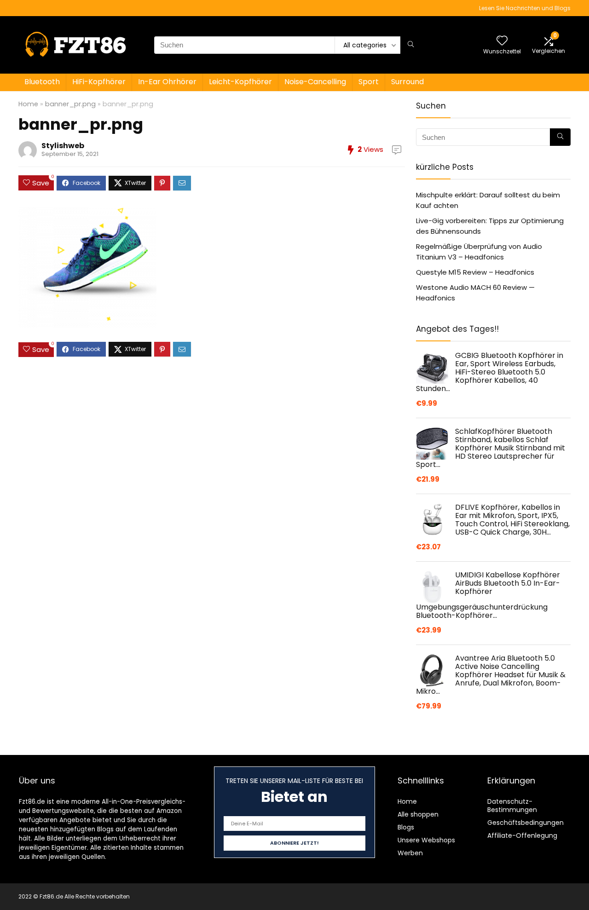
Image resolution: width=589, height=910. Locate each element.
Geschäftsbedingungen (525, 822)
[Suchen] (410, 45)
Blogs (406, 827)
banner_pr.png (70, 104)
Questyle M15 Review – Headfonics (475, 272)
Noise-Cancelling (315, 81)
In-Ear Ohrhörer (167, 81)
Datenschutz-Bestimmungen (512, 805)
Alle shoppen (418, 814)
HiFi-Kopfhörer (99, 81)
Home (28, 104)
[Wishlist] (502, 41)
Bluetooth (42, 81)
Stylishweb (62, 145)
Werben (410, 853)
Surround (407, 81)
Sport (368, 81)
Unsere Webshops (426, 840)
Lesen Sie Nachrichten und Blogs (525, 8)
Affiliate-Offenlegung (522, 835)
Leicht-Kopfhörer (240, 81)
